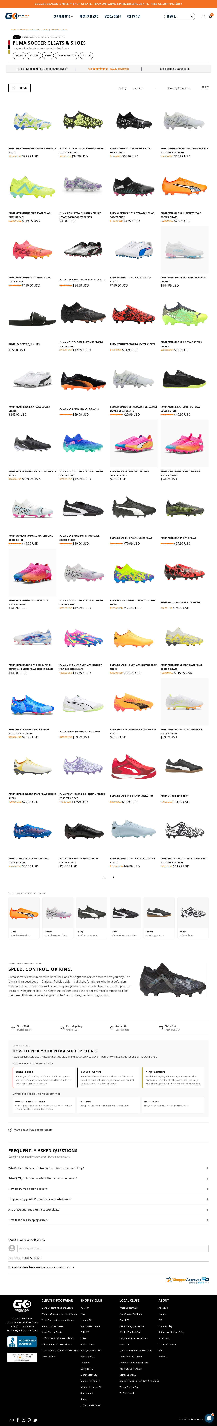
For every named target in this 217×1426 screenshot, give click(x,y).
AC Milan (85, 1307)
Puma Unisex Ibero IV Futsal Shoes (79, 731)
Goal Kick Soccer (195, 1419)
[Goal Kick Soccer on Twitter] (35, 1420)
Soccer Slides (48, 1356)
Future (33, 55)
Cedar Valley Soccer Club (132, 1326)
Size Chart (164, 1338)
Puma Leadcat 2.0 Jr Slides (24, 344)
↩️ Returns (176, 1397)
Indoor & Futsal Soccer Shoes (57, 1344)
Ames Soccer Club (129, 1307)
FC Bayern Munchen (91, 1350)
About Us (163, 1307)
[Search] (191, 16)
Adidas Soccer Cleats (52, 1326)
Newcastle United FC (91, 1387)
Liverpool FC (87, 1368)
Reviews (163, 1356)
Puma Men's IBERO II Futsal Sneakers (131, 796)
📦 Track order (157, 1397)
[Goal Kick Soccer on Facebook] (17, 1420)
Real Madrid (87, 1393)
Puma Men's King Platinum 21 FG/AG (131, 537)
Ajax (83, 1313)
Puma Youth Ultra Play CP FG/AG (180, 602)
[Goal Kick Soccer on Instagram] (23, 1420)
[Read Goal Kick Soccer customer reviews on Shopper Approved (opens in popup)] (22, 1357)
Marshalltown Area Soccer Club (136, 1350)
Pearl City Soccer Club (131, 1368)
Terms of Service (167, 1344)
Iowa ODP (125, 1344)
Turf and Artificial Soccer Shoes (58, 1338)
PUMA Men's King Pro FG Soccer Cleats (82, 279)
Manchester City (89, 1374)
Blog (161, 1350)
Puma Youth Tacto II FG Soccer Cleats (132, 344)
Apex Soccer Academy (131, 1313)
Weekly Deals (113, 16)
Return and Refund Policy (172, 1332)
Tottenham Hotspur (91, 1405)
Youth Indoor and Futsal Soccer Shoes (61, 1350)
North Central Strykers (131, 1356)
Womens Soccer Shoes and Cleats (59, 1313)
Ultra (19, 55)
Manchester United (90, 1380)
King (48, 55)
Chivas (84, 1338)
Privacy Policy (165, 1326)
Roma (83, 1399)
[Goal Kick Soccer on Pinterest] (29, 1420)
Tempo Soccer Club (129, 1387)
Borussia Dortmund (91, 1326)
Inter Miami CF (88, 1356)
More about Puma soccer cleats (33, 1129)
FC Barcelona (87, 1344)
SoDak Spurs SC (128, 1374)
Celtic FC (85, 1332)
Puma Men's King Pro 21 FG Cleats (79, 408)
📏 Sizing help (182, 1389)
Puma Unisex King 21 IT (174, 796)
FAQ (161, 1320)
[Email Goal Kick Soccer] (11, 1420)
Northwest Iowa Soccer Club (134, 1362)
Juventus (85, 1362)
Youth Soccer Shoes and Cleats (58, 1320)
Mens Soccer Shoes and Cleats (57, 1307)
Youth (86, 55)
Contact (162, 1313)
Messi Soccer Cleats (52, 1332)
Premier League (89, 16)
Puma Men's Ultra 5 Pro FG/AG (178, 537)
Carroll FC (124, 1320)
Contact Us (133, 16)
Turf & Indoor (67, 55)
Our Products (62, 16)
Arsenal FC (86, 1320)
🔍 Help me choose (159, 1389)
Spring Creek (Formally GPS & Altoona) (139, 1380)
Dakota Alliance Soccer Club (134, 1338)
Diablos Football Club (130, 1332)
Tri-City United (127, 1393)
